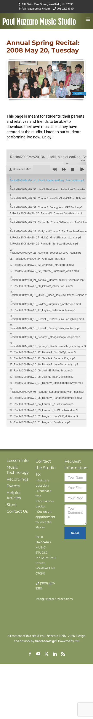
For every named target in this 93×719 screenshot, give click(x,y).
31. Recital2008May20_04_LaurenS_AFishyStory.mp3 (42, 404)
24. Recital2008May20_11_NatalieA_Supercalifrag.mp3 (42, 358)
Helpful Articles (13, 495)
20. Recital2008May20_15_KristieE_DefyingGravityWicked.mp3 (45, 327)
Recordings (17, 479)
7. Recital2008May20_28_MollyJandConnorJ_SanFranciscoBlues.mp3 (48, 230)
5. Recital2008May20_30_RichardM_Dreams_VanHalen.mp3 (46, 213)
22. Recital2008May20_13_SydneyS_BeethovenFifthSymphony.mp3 (48, 345)
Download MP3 (22, 169)
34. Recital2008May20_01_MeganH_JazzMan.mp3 (40, 422)
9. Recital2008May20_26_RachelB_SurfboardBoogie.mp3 (44, 243)
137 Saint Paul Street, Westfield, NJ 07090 (47, 4)
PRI (77, 641)
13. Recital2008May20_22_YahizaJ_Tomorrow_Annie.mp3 (44, 270)
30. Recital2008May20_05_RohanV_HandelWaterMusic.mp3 (46, 397)
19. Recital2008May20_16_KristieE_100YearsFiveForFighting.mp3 (47, 318)
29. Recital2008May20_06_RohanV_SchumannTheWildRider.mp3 (47, 390)
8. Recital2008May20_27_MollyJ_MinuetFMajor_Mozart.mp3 (45, 237)
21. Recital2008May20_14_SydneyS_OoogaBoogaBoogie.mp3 (45, 336)
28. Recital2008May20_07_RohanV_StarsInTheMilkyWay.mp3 (46, 382)
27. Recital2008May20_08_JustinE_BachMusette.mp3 (42, 376)
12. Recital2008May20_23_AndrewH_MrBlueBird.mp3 (42, 264)
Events (13, 486)
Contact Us (17, 511)
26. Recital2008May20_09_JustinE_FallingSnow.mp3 (41, 370)
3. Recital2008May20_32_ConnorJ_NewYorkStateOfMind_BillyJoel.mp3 (48, 197)
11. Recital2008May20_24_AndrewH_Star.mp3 (37, 258)
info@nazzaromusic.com (34, 8)
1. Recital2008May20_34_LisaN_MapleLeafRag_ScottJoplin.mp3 (47, 179)
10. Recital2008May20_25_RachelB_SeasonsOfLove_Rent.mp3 (45, 251)
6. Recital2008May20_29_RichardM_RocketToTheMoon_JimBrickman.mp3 (48, 221)
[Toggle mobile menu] (88, 19)
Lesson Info (17, 460)
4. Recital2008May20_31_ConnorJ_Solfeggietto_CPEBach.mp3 (46, 206)
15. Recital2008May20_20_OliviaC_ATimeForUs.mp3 (41, 286)
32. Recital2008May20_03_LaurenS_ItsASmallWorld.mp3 (44, 410)
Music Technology (17, 470)
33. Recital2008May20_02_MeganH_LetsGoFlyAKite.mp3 (44, 416)
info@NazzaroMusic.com (54, 599)
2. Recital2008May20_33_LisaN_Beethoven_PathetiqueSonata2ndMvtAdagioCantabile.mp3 (48, 188)
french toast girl (46, 641)
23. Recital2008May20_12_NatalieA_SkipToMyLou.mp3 (43, 352)
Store (11, 504)
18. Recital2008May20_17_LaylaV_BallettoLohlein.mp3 (42, 310)
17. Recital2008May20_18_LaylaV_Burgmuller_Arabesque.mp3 (45, 302)
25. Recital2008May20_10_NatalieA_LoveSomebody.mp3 (44, 364)
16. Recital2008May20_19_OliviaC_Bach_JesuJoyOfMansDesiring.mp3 (48, 294)
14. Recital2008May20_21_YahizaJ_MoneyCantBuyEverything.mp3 (47, 278)
